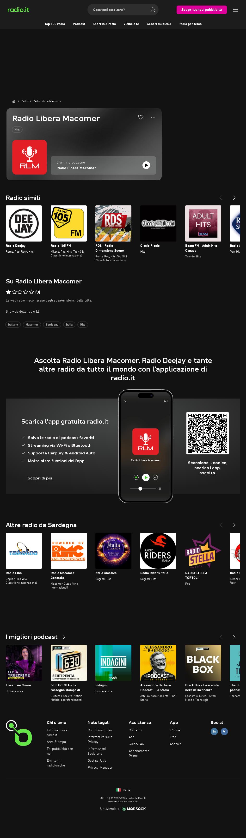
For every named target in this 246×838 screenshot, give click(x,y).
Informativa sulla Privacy (100, 739)
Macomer (32, 324)
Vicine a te (131, 24)
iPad (173, 737)
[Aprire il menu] (235, 10)
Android (175, 744)
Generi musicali (159, 24)
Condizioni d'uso (100, 730)
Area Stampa (56, 742)
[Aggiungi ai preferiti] (141, 117)
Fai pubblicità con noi (60, 751)
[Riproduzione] (146, 165)
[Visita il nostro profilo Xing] (224, 731)
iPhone (175, 730)
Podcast (79, 24)
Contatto (135, 730)
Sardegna (52, 324)
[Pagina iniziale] (14, 101)
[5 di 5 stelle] (31, 292)
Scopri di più (40, 478)
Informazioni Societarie (97, 751)
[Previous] (220, 196)
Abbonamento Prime (139, 753)
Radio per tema (190, 24)
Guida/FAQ (136, 744)
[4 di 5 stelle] (26, 292)
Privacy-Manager (100, 767)
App (132, 737)
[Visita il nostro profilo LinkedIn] (214, 731)
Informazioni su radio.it (58, 733)
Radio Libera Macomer (76, 168)
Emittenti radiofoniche (56, 763)
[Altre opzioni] (153, 117)
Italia (69, 324)
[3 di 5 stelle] (20, 292)
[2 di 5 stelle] (14, 292)
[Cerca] (153, 10)
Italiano (13, 324)
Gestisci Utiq (97, 760)
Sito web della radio (20, 311)
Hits (17, 129)
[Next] (234, 196)
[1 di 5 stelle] (8, 292)
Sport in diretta (104, 24)
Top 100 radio (54, 24)
